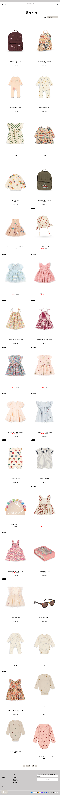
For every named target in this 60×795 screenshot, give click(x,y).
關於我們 (3, 776)
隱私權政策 (15, 780)
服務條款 (15, 779)
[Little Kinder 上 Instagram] (3, 786)
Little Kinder (10, 792)
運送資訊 (15, 776)
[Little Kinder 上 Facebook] (2, 786)
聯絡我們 (3, 777)
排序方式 (45, 17)
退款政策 (15, 782)
